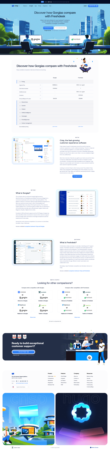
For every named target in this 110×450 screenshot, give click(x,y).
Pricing (39, 5)
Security (88, 378)
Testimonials (51, 376)
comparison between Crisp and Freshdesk (79, 270)
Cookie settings (90, 386)
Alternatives (50, 380)
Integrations (45, 5)
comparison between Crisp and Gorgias (34, 226)
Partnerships (76, 384)
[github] (27, 381)
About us (76, 376)
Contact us (76, 378)
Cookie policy (90, 384)
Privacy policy (90, 382)
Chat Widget (63, 376)
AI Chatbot (63, 380)
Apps (36, 5)
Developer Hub (51, 384)
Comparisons (51, 378)
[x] (19, 381)
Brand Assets (76, 382)
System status (17, 447)
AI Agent (31, 5)
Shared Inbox (63, 382)
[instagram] (23, 381)
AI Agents (63, 378)
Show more (33, 317)
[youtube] (21, 381)
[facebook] (17, 381)
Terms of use (89, 380)
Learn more (55, 126)
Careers (75, 380)
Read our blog (90, 376)
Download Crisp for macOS (22, 383)
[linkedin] (25, 381)
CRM (62, 384)
